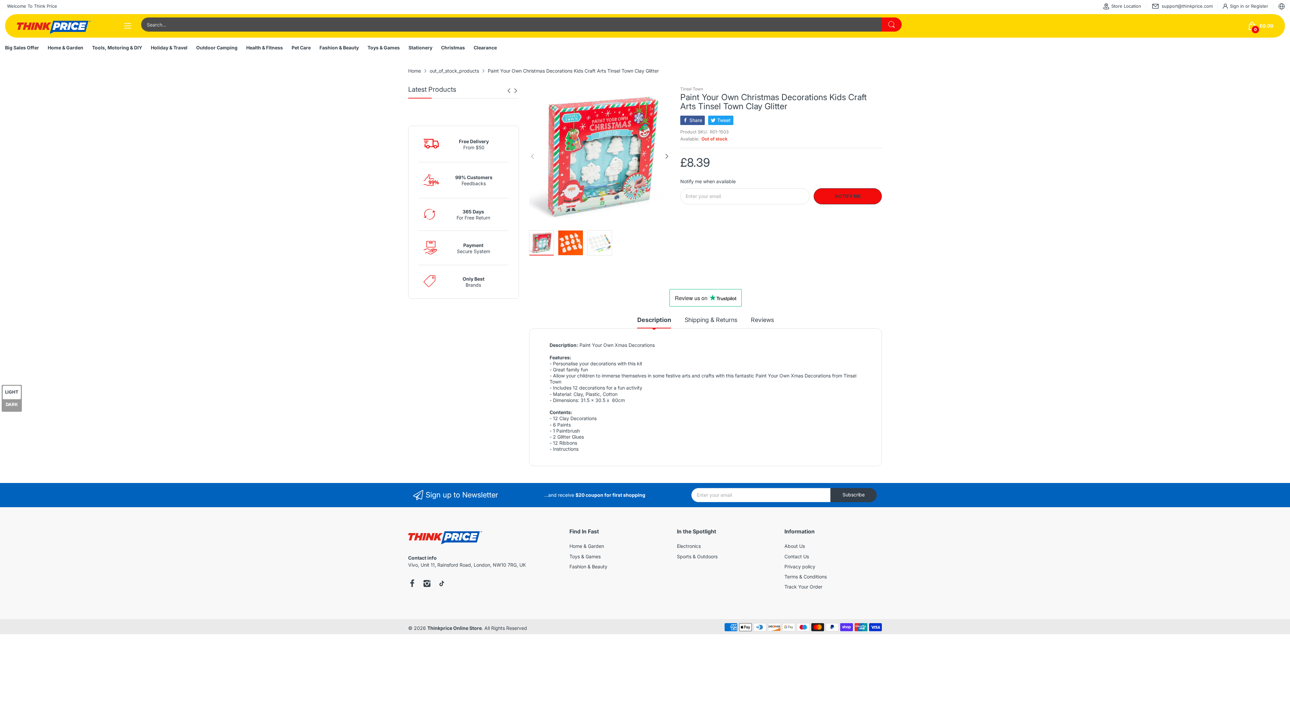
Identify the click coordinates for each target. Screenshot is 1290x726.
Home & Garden (586, 546)
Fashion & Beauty (588, 566)
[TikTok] (442, 584)
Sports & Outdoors (697, 556)
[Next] (509, 91)
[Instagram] (427, 584)
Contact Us (796, 556)
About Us (794, 546)
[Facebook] (412, 584)
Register (1259, 6)
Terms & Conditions (805, 576)
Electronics (689, 546)
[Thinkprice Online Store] (54, 25)
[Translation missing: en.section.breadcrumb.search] (892, 24)
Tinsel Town (691, 88)
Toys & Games (585, 556)
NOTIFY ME (848, 196)
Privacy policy (799, 566)
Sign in (1237, 6)
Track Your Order (803, 587)
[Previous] (515, 91)
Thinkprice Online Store (454, 628)
